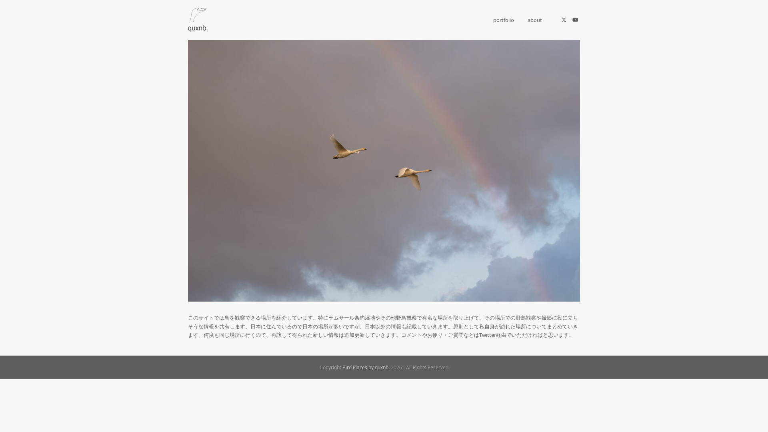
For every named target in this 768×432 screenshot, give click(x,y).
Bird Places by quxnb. (366, 367)
